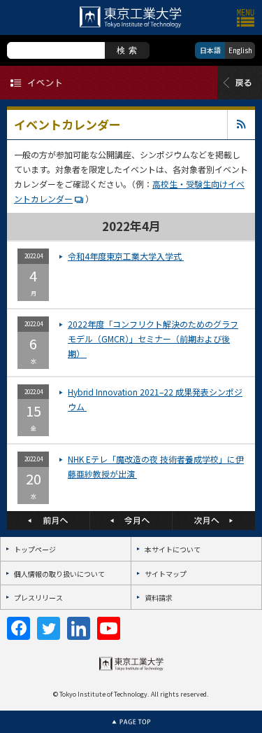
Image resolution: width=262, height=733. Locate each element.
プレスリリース (38, 597)
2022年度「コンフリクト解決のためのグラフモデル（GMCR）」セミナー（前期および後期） (153, 338)
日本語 (210, 50)
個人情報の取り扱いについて (59, 573)
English (240, 50)
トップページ (35, 549)
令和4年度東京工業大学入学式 (126, 256)
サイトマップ (166, 573)
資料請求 (159, 597)
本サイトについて (173, 549)
